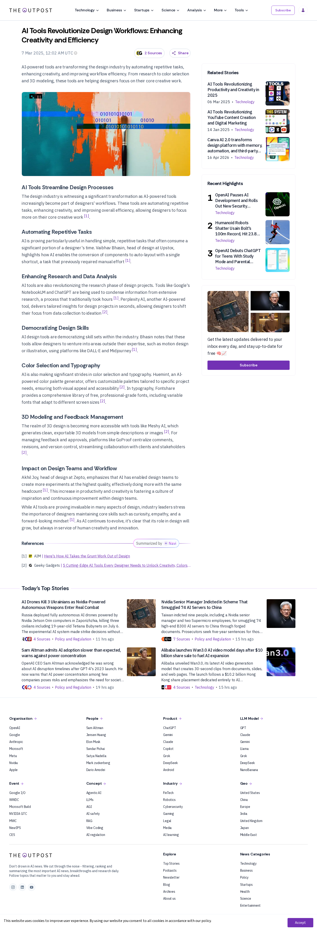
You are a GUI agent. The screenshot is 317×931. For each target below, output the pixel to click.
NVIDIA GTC (18, 814)
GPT (243, 728)
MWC (13, 821)
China (244, 800)
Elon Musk (93, 742)
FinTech (168, 793)
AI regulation (95, 835)
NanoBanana (249, 770)
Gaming (168, 814)
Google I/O (17, 793)
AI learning (171, 835)
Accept (300, 922)
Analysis (194, 10)
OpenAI (14, 728)
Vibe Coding (94, 828)
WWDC (14, 800)
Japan (244, 828)
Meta (13, 756)
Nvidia (13, 763)
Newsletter (171, 877)
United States (250, 793)
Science (168, 10)
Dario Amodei (95, 770)
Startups (142, 10)
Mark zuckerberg (98, 763)
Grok (166, 756)
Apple (13, 770)
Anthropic (16, 742)
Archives (169, 891)
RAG (89, 821)
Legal (167, 821)
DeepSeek (170, 763)
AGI (89, 807)
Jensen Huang (96, 735)
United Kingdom (251, 821)
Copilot (168, 749)
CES (12, 835)
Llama (244, 749)
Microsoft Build (20, 807)
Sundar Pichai (95, 749)
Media (167, 828)
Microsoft (16, 749)
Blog (166, 885)
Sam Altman (95, 728)
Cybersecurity (173, 807)
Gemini (168, 735)
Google (14, 735)
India (243, 814)
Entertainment (250, 905)
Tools (239, 10)
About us (169, 898)
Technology (84, 10)
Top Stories (171, 863)
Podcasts (170, 870)
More (218, 10)
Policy (244, 877)
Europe (245, 807)
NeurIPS (15, 828)
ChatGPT (169, 728)
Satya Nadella (96, 756)
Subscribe (283, 10)
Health (245, 891)
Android (168, 770)
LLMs (90, 800)
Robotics (169, 800)
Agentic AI (94, 793)
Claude (168, 742)
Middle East (248, 835)
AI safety (93, 814)
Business (114, 10)
